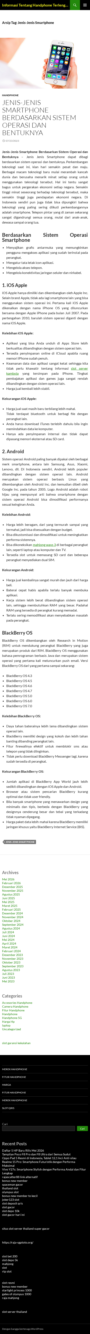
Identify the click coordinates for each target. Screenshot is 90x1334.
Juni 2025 (8, 898)
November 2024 (12, 917)
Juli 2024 (8, 932)
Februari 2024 (11, 951)
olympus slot (10, 1192)
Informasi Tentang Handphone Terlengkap (36, 5)
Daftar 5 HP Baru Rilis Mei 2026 (23, 1150)
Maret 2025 (9, 905)
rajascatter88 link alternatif (20, 1177)
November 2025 (12, 890)
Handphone (10, 95)
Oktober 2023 (11, 962)
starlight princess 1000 (17, 1290)
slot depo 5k (10, 1260)
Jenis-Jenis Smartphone (20, 841)
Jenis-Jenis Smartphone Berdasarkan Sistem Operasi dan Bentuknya (39, 117)
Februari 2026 (11, 883)
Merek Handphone (14, 1069)
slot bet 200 (9, 1256)
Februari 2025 (11, 909)
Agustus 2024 (11, 928)
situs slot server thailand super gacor (26, 1228)
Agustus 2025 (11, 894)
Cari (5, 1124)
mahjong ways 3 (44, 545)
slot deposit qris (12, 1203)
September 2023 (12, 966)
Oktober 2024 (11, 921)
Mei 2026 (8, 879)
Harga (6, 1084)
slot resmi (8, 1282)
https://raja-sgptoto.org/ (17, 1242)
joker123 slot (10, 1199)
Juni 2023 (8, 977)
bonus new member (15, 1180)
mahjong (7, 1264)
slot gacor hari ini (13, 1214)
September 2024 (12, 924)
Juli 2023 (8, 973)
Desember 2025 (12, 887)
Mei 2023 (8, 981)
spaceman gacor (12, 1184)
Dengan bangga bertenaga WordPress (22, 1328)
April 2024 (9, 943)
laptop (6, 1025)
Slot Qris (8, 1108)
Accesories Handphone (17, 1002)
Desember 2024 (12, 913)
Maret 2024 (9, 947)
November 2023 (12, 958)
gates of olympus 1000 (16, 1294)
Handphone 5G (12, 1018)
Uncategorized (11, 1029)
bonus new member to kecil (20, 1196)
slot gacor (8, 1207)
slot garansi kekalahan (16, 1043)
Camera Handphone (15, 1006)
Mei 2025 (8, 902)
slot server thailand (14, 1311)
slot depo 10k (10, 1211)
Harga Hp (8, 1021)
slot (4, 1267)
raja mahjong (10, 1298)
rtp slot (7, 1271)
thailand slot (10, 1188)
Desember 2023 (12, 955)
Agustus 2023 (11, 970)
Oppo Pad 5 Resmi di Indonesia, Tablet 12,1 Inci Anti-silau (39, 1158)
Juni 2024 (8, 936)
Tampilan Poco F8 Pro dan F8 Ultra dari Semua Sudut (36, 1154)
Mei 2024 (8, 939)
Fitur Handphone (13, 1010)
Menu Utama (85, 5)
